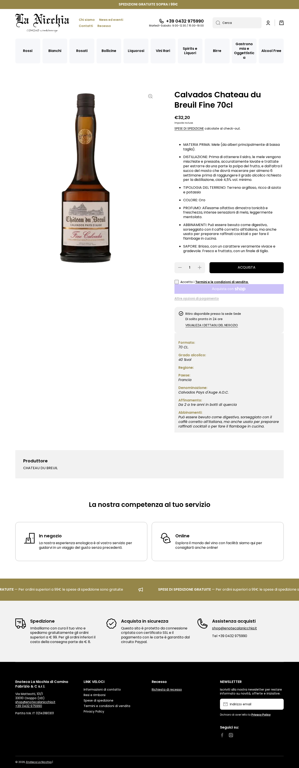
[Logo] (42, 22)
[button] (281, 23)
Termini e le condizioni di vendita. (222, 282)
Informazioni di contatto (102, 689)
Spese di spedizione (189, 128)
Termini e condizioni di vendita (107, 706)
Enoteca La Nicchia (39, 762)
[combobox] (237, 22)
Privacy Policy (94, 711)
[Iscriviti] (278, 704)
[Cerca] (216, 22)
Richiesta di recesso (167, 689)
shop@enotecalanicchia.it (234, 628)
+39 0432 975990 (185, 21)
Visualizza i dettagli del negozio (211, 325)
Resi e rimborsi (95, 695)
